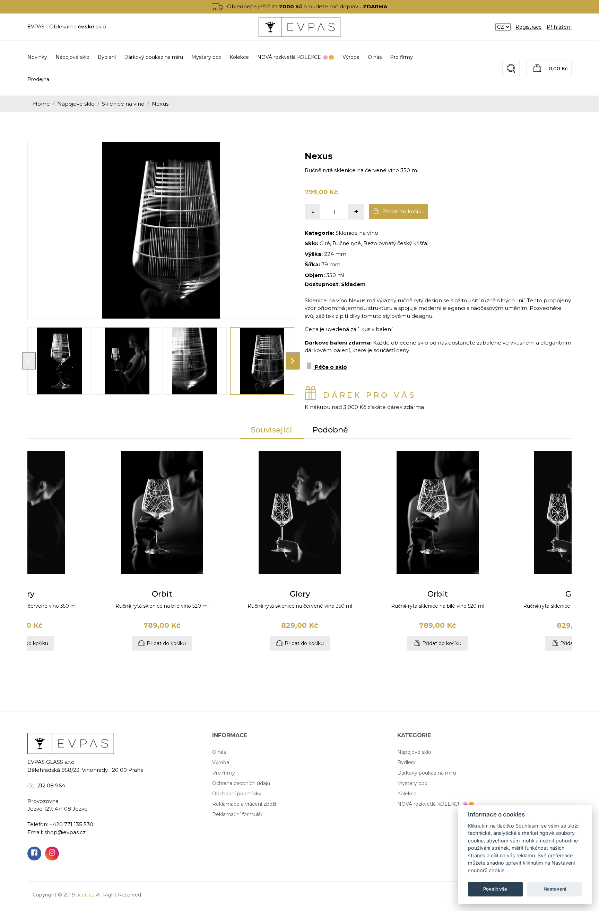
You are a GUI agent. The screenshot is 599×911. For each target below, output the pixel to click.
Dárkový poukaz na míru (426, 773)
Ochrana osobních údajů (241, 783)
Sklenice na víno (123, 103)
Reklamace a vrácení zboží (244, 804)
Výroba (350, 57)
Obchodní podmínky (236, 794)
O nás (375, 57)
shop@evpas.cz (65, 832)
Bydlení (406, 762)
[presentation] (29, 360)
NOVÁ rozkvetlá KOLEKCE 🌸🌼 (435, 804)
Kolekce (407, 794)
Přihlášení (559, 27)
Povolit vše (495, 889)
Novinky (37, 57)
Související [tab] (271, 430)
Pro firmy (401, 57)
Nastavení (555, 889)
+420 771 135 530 (71, 824)
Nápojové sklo (76, 103)
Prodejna (38, 79)
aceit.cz (85, 895)
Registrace (528, 27)
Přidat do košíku (403, 211)
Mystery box (412, 783)
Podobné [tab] (330, 430)
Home (41, 103)
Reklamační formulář (237, 814)
